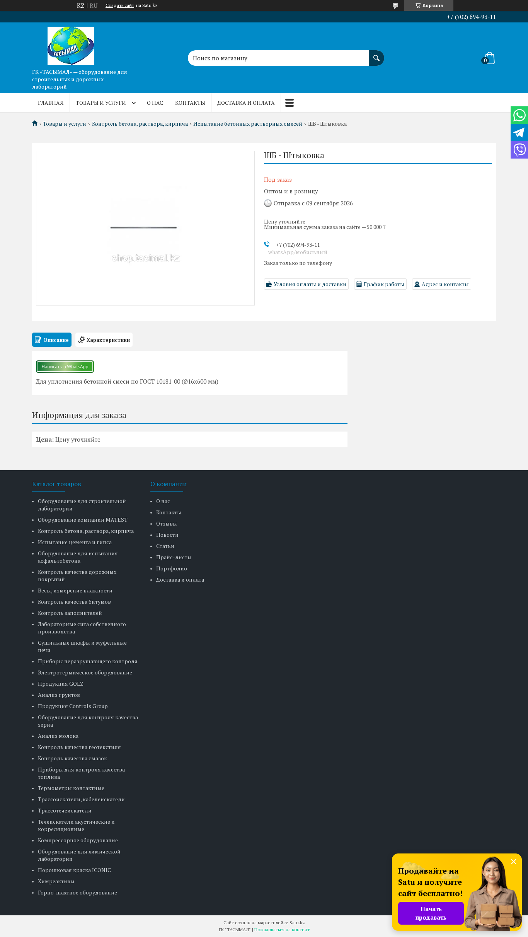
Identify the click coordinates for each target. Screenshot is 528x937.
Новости (167, 534)
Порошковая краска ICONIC (74, 870)
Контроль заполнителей (70, 612)
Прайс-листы (174, 557)
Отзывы (166, 523)
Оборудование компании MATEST (83, 519)
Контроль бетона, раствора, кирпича (140, 123)
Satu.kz (297, 922)
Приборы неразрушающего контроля (88, 661)
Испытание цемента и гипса (75, 542)
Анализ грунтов (59, 694)
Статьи (165, 546)
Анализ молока (58, 735)
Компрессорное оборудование (78, 840)
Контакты (190, 102)
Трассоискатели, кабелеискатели (81, 799)
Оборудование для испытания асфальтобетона (78, 557)
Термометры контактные (71, 788)
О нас (155, 102)
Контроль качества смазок (72, 758)
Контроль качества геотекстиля (79, 747)
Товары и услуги (101, 102)
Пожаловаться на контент (282, 929)
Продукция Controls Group (73, 706)
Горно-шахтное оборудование (77, 892)
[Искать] (376, 54)
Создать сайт (120, 5)
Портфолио (171, 568)
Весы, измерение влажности (75, 590)
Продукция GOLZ (60, 683)
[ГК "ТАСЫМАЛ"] (70, 43)
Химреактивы (56, 881)
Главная (51, 102)
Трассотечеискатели (65, 810)
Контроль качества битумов (74, 601)
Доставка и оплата (246, 102)
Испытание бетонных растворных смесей (247, 123)
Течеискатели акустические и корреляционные (76, 825)
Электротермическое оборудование (85, 672)
